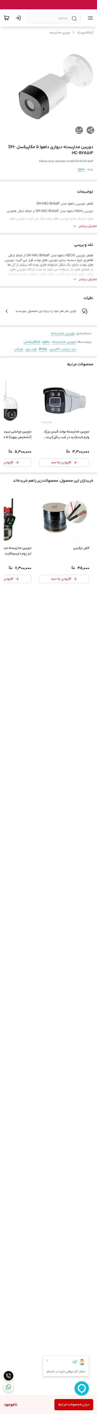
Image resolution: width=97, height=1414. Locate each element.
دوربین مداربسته (59, 33)
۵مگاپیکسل (32, 342)
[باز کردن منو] (89, 18)
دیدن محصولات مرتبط (73, 1404)
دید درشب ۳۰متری (63, 349)
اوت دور (31, 349)
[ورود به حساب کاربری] (19, 18)
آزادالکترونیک (85, 33)
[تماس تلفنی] (8, 1375)
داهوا (81, 169)
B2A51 (43, 349)
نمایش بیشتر (88, 226)
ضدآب (18, 349)
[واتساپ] (8, 1387)
